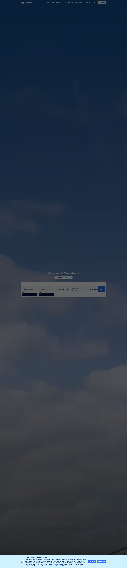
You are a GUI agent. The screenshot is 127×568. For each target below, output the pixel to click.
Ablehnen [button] (92, 561)
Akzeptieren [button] (101, 561)
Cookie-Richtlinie (60, 565)
